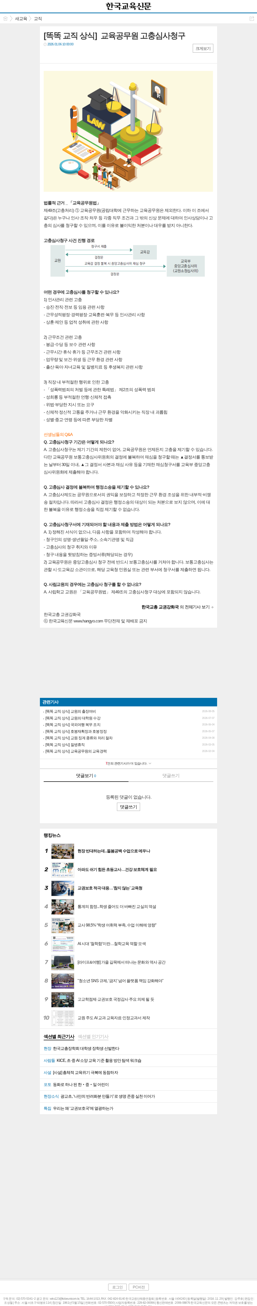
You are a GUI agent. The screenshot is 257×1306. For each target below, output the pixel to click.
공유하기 (252, 18)
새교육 (21, 18)
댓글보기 (86, 775)
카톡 (68, 54)
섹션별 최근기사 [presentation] (59, 1036)
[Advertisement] (128, 663)
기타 (78, 54)
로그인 (117, 1287)
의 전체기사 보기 (176, 607)
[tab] (59, 1037)
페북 (48, 54)
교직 (38, 18)
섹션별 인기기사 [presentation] (93, 1036)
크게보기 (203, 48)
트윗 (58, 54)
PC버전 (139, 1287)
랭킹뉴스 (52, 835)
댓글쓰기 (170, 775)
